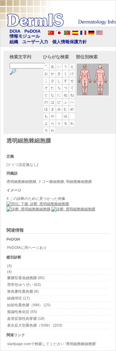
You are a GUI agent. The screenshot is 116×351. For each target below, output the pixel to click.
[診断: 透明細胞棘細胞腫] (28, 209)
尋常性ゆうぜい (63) (24, 285)
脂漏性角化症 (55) (22, 312)
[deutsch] (91, 32)
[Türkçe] (51, 32)
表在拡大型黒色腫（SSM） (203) (34, 325)
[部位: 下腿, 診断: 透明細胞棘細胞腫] (37, 204)
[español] (75, 32)
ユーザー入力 (35, 41)
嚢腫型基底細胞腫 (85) (26, 278)
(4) (9, 266)
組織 (14, 41)
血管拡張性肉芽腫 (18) (26, 318)
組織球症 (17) (18, 298)
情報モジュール (25, 36)
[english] (105, 32)
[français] (83, 32)
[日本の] (59, 32)
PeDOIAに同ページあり (27, 248)
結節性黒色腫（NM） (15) (28, 305)
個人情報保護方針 (69, 41)
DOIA (15, 31)
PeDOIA (32, 31)
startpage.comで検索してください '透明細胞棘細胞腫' (51, 344)
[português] (67, 32)
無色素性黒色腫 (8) (23, 291)
